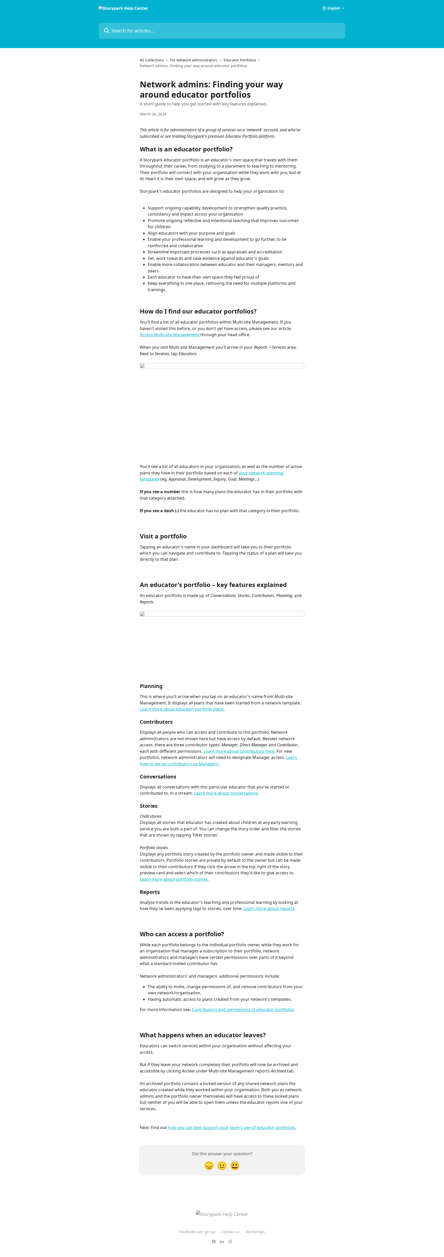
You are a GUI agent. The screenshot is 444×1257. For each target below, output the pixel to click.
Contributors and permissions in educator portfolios (243, 1009)
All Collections (152, 60)
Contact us (230, 1231)
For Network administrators (193, 60)
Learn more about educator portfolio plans (182, 709)
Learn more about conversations (226, 793)
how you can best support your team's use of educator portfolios (231, 1127)
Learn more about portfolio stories (174, 879)
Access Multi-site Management (169, 334)
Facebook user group (197, 1231)
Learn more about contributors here (238, 751)
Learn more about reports (269, 908)
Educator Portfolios (240, 60)
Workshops (255, 1231)
